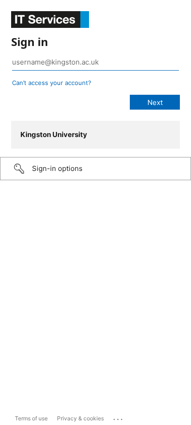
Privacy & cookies (80, 418)
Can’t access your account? (51, 82)
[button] (95, 168)
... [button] (118, 417)
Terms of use (31, 418)
